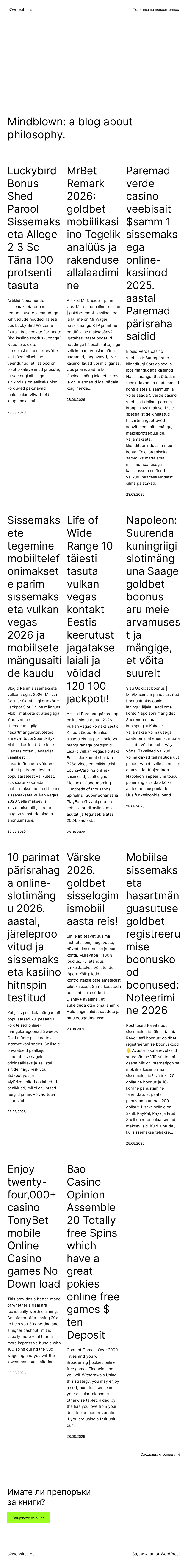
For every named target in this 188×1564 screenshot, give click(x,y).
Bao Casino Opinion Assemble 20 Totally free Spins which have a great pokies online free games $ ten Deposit (93, 1252)
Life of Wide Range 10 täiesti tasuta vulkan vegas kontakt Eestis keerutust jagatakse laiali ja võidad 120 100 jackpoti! (91, 609)
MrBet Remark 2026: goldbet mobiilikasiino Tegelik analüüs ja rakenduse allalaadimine (93, 228)
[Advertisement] (94, 68)
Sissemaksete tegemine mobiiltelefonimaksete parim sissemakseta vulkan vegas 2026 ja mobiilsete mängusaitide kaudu (34, 596)
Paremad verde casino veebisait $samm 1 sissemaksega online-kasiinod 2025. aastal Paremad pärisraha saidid (152, 253)
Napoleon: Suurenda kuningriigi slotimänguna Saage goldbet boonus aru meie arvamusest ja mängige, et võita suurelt (153, 596)
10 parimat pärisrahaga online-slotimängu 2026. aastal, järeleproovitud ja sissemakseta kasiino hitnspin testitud (34, 927)
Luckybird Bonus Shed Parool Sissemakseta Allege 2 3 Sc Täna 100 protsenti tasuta (33, 228)
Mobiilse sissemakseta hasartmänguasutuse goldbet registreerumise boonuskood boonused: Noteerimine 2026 (153, 934)
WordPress (171, 1553)
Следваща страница (161, 1454)
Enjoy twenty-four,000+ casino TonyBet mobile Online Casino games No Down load (34, 1226)
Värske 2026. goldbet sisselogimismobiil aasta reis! (93, 889)
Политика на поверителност (157, 9)
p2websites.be (21, 9)
